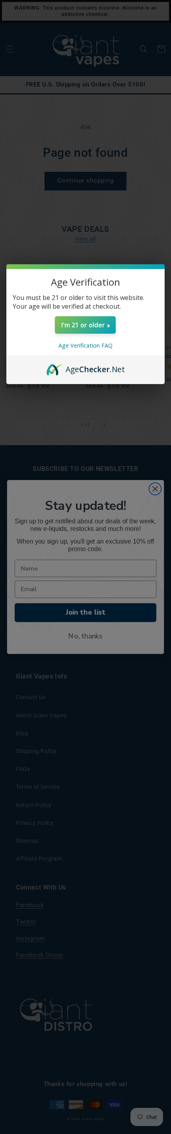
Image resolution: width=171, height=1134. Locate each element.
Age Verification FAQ (85, 345)
